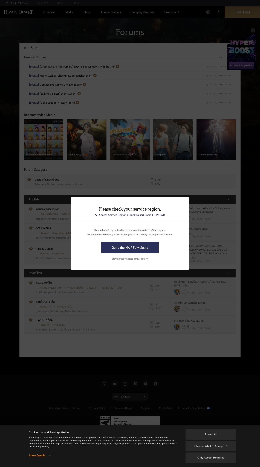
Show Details (37, 455)
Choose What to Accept (208, 446)
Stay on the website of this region (130, 258)
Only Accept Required (210, 457)
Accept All (211, 434)
